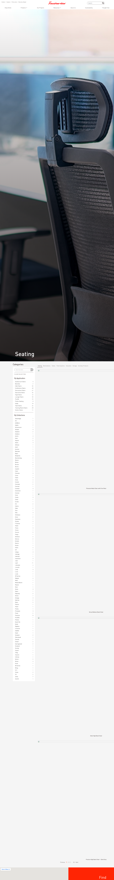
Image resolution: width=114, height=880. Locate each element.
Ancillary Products (83, 366)
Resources (56, 8)
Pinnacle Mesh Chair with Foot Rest (96, 488)
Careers (8, 2)
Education (68, 366)
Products (23, 8)
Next (77, 862)
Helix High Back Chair (96, 735)
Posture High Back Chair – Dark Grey (96, 859)
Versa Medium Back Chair (96, 612)
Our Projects (40, 8)
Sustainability (89, 8)
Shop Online (8, 8)
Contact (3, 2)
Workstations (46, 366)
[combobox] (96, 3)
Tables (53, 366)
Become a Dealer (22, 2)
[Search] (103, 3)
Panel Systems (61, 366)
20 (74, 862)
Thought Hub (105, 8)
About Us (73, 8)
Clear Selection (20, 374)
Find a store (14, 2)
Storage (75, 366)
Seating (40, 366)
